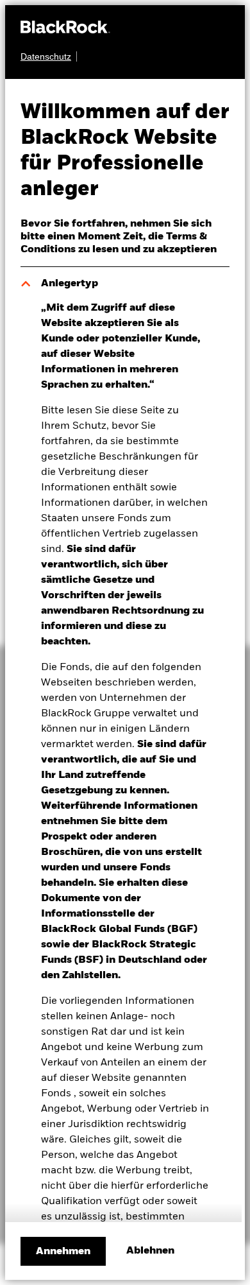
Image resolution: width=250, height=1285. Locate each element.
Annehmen (63, 1251)
